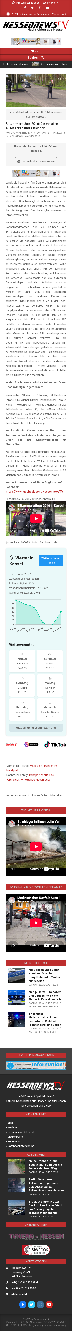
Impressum (14, 1141)
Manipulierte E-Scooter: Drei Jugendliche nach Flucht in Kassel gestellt (45, 995)
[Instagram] (31, 744)
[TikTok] (55, 744)
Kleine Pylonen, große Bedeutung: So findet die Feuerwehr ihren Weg (45, 1164)
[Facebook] (12, 744)
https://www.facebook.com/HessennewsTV (34, 491)
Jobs (11, 1123)
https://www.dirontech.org (53, 1325)
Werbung (13, 1127)
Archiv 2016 (32, 136)
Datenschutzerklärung (21, 1146)
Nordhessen (50, 1006)
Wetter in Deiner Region (50, 560)
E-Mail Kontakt (20, 1294)
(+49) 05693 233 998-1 (24, 1282)
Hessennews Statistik (21, 1132)
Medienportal (15, 1136)
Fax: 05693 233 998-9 (24, 1288)
